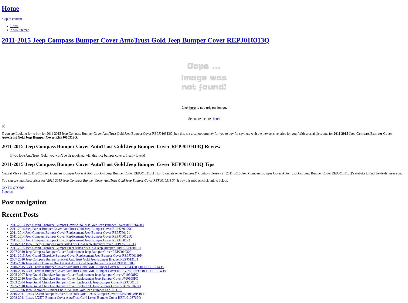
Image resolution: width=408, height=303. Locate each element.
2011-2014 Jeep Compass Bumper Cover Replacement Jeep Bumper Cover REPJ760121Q (71, 236)
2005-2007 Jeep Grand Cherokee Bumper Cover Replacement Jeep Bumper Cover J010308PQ (74, 274)
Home (10, 8)
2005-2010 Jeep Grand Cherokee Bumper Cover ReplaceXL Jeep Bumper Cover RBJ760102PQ (75, 286)
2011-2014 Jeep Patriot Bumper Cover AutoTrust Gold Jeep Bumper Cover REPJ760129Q (71, 229)
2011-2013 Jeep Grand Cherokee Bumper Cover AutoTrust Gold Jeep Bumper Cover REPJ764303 (77, 225)
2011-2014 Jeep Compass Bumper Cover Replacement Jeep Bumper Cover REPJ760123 (70, 240)
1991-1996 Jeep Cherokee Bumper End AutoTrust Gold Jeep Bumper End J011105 (66, 290)
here (216, 118)
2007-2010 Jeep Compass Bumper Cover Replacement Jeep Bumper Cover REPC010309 (70, 251)
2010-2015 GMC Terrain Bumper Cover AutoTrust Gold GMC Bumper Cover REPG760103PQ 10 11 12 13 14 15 (88, 271)
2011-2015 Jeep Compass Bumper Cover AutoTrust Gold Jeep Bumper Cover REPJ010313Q (135, 40)
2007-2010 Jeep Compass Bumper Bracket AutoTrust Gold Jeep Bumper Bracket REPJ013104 (74, 259)
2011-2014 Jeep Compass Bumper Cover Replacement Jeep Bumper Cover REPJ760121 (70, 232)
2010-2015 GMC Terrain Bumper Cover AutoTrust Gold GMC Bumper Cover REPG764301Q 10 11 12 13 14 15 (87, 267)
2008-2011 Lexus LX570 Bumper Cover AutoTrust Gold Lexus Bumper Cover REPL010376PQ (75, 297)
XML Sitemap (19, 30)
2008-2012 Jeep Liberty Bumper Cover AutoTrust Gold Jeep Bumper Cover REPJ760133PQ (73, 244)
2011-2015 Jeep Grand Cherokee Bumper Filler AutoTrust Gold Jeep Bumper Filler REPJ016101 (75, 248)
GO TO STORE (13, 188)
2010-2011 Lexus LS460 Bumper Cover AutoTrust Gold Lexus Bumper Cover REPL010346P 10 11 (78, 294)
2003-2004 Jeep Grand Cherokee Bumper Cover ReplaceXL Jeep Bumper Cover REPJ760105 (74, 282)
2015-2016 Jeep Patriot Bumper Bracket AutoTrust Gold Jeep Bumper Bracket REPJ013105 (72, 263)
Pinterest (7, 191)
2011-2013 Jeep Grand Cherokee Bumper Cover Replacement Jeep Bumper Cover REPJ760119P (76, 255)
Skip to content (12, 19)
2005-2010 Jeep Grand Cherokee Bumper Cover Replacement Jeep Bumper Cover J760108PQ (74, 278)
